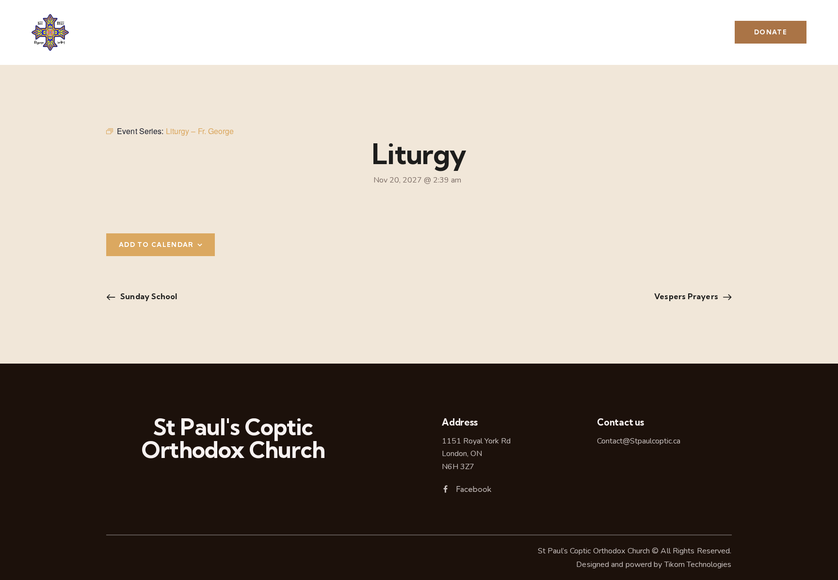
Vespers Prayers (687, 296)
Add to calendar (156, 244)
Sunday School (147, 296)
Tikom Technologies (698, 564)
